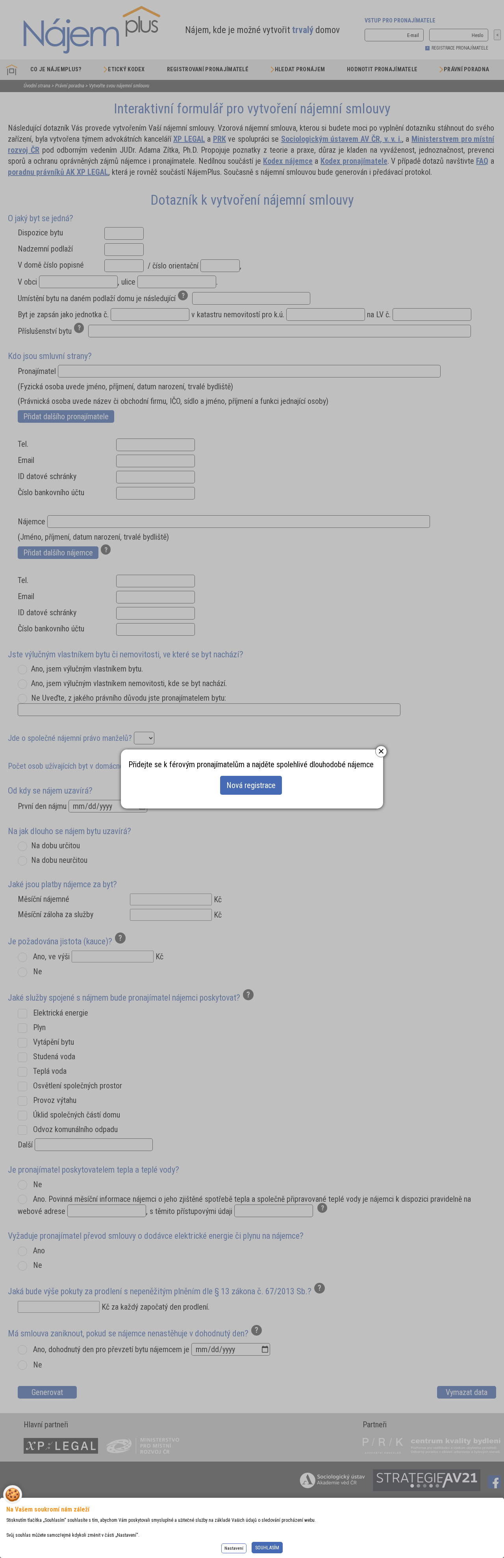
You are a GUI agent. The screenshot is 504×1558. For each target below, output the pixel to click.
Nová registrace (251, 785)
